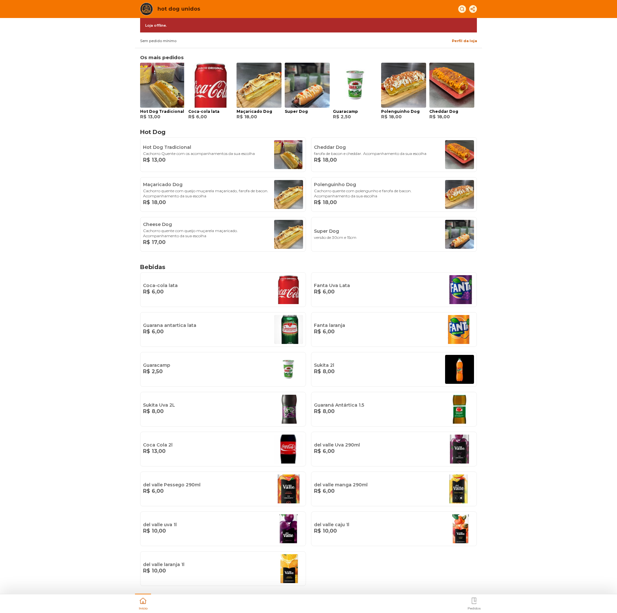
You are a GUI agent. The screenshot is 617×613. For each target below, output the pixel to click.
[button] (143, 603)
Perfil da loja (464, 41)
